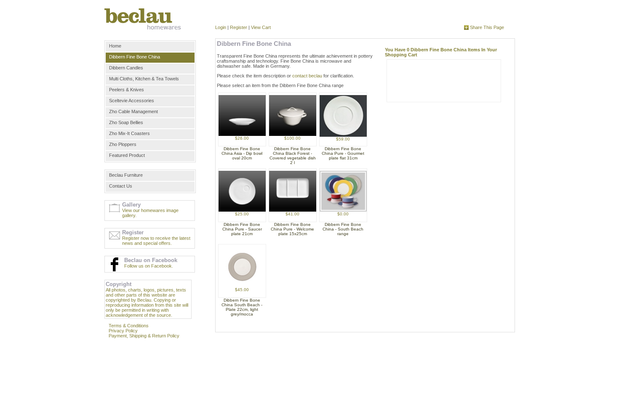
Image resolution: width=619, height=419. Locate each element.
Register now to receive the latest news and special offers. (156, 241)
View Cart (261, 27)
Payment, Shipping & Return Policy (144, 335)
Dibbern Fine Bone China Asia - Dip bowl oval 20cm (241, 153)
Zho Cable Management (133, 111)
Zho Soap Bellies (126, 122)
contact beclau (307, 75)
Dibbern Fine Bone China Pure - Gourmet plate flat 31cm (343, 153)
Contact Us (120, 185)
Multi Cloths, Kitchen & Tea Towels (144, 78)
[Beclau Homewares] (142, 19)
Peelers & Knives (126, 89)
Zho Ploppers (122, 144)
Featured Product (127, 155)
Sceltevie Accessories (131, 100)
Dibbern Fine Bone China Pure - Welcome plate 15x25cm (292, 229)
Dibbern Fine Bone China (134, 56)
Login (220, 27)
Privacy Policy (123, 330)
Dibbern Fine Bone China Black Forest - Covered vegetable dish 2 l (292, 155)
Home (115, 45)
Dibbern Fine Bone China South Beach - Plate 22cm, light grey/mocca (241, 307)
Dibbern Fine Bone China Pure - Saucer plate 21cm (242, 229)
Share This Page (486, 27)
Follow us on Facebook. (148, 265)
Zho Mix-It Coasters (129, 133)
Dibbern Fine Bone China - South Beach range (343, 229)
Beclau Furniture (126, 175)
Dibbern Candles (126, 67)
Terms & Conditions (129, 325)
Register (238, 27)
